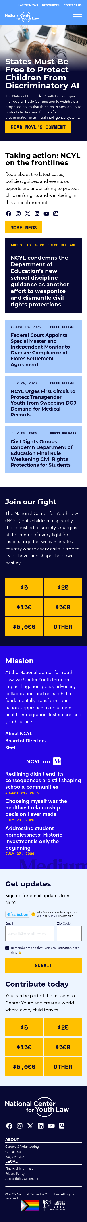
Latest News (28, 5)
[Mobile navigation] (77, 17)
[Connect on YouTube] (46, 213)
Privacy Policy (15, 1174)
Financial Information (20, 1168)
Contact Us (73, 5)
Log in (40, 915)
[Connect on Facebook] (8, 213)
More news (24, 227)
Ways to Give (14, 1157)
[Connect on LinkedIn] (36, 213)
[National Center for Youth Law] (22, 17)
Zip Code (64, 923)
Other (63, 626)
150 (24, 606)
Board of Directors (25, 740)
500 (62, 606)
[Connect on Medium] (55, 213)
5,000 (24, 626)
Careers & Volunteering (22, 1147)
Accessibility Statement (21, 1179)
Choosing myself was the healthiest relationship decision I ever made (36, 807)
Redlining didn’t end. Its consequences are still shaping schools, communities (43, 780)
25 (63, 587)
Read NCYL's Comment (38, 127)
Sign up (52, 915)
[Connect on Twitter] (27, 213)
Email (9, 923)
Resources (51, 5)
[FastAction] (17, 914)
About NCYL (18, 733)
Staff (10, 747)
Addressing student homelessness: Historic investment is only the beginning (33, 838)
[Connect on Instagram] (18, 213)
